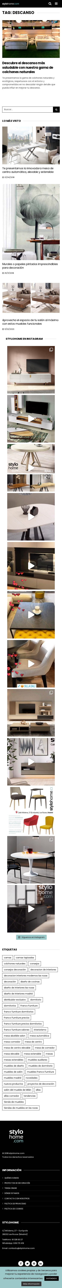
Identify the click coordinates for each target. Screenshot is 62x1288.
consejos (34, 963)
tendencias (30, 1095)
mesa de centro (33, 1041)
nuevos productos (13, 1083)
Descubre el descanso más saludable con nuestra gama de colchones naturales (27, 67)
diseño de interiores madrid (18, 993)
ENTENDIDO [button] (51, 1278)
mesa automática (39, 1035)
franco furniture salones (16, 1029)
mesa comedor (12, 1041)
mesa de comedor (45, 1047)
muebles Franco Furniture (40, 1071)
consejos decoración (15, 969)
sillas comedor (11, 1095)
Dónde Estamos (12, 1193)
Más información (31, 1283)
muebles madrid (12, 1077)
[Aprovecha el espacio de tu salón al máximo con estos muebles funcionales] (31, 298)
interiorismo (40, 1029)
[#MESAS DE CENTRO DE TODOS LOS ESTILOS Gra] (31, 615)
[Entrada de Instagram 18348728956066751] (31, 419)
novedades (31, 1077)
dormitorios (10, 1005)
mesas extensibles (13, 1059)
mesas (49, 1053)
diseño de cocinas (30, 981)
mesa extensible (32, 1053)
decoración (10, 981)
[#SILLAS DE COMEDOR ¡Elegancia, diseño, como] (31, 811)
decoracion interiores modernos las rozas (25, 975)
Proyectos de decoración (17, 1183)
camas (7, 957)
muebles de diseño (14, 1065)
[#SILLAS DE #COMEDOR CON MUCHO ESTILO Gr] (31, 664)
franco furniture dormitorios (18, 1011)
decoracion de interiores (43, 969)
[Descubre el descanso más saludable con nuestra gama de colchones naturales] (31, 39)
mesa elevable (11, 1053)
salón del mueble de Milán (17, 1089)
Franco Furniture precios (16, 1017)
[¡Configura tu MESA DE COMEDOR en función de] (31, 468)
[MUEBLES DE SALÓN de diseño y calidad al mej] (31, 713)
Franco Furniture (29, 1005)
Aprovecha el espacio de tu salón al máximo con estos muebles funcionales (30, 322)
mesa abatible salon (14, 1035)
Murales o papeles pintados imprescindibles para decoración (30, 266)
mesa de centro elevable (17, 1047)
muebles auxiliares (37, 1059)
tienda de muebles (14, 1101)
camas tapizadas (25, 957)
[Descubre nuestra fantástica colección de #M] (31, 860)
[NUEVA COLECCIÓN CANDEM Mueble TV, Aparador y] (31, 370)
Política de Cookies (14, 1208)
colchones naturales (14, 963)
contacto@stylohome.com (21, 1248)
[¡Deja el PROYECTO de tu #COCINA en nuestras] (31, 909)
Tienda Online (11, 1188)
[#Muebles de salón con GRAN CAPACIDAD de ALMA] (31, 566)
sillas (38, 1089)
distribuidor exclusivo (15, 999)
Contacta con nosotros (17, 1198)
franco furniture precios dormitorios (23, 1023)
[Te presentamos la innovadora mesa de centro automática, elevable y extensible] (31, 145)
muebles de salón (13, 1071)
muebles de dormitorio (40, 1065)
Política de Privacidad (15, 1203)
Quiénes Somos (12, 1178)
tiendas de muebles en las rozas (21, 1107)
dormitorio (35, 999)
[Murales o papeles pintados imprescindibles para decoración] (31, 222)
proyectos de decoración (41, 1083)
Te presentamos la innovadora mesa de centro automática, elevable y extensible (27, 170)
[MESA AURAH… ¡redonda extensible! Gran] (31, 517)
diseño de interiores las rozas (19, 987)
